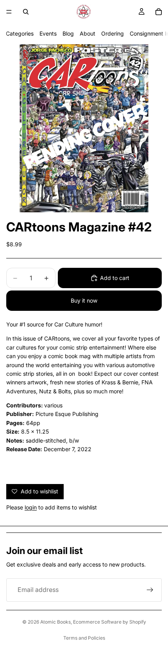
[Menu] (9, 12)
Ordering (112, 33)
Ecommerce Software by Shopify (109, 622)
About (87, 33)
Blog (68, 33)
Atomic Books (55, 622)
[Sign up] (150, 590)
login (31, 507)
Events (48, 33)
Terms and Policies (84, 638)
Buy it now (84, 300)
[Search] (25, 11)
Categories (20, 33)
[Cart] (158, 11)
